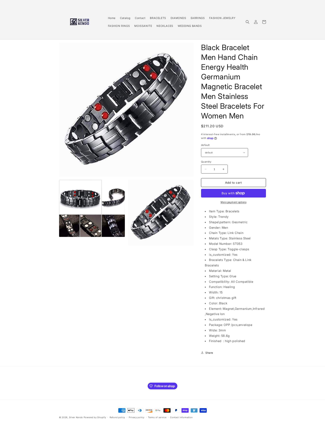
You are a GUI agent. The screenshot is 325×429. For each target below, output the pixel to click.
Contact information (181, 417)
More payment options (233, 202)
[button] (247, 22)
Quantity (206, 161)
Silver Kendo (76, 417)
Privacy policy (136, 417)
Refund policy (117, 417)
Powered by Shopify (95, 417)
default (205, 144)
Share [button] (209, 352)
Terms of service (157, 417)
